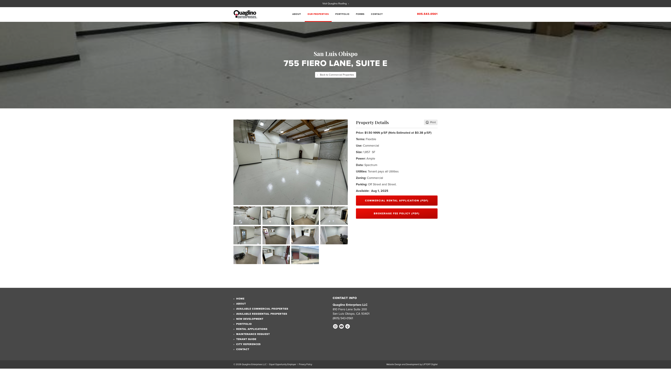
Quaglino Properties (245, 14)
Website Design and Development (402, 364)
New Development (248, 318)
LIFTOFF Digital (430, 364)
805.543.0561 (427, 14)
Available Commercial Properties (260, 308)
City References (247, 344)
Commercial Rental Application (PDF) (396, 200)
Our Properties (318, 14)
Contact (377, 14)
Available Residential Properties (260, 313)
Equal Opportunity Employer (282, 364)
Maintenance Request (251, 334)
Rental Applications (250, 329)
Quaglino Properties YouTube (341, 326)
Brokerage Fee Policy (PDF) (397, 213)
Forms (360, 14)
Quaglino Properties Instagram (335, 326)
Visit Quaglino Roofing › (335, 3)
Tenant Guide (244, 339)
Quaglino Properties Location (347, 326)
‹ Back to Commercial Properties (335, 74)
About (296, 14)
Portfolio (342, 14)
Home (238, 298)
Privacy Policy (305, 364)
